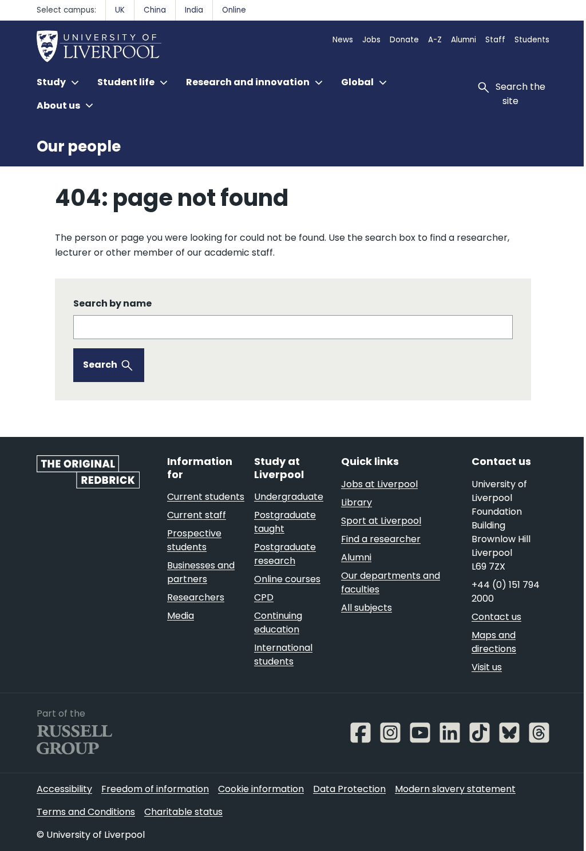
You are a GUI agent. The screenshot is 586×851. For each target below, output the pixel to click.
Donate (404, 39)
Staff (495, 39)
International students (283, 654)
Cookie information (261, 789)
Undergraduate (288, 496)
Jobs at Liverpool (379, 484)
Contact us (496, 616)
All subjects (366, 607)
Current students (205, 496)
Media (180, 615)
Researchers (195, 597)
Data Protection (349, 789)
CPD (264, 597)
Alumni (463, 39)
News (342, 39)
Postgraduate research (285, 553)
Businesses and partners (201, 572)
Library (356, 502)
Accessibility (64, 789)
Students (531, 39)
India (194, 10)
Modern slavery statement (455, 789)
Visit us (487, 667)
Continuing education (278, 622)
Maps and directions (494, 642)
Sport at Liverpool (381, 520)
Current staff (196, 515)
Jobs (371, 39)
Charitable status (183, 811)
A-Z (435, 39)
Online (234, 10)
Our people (79, 146)
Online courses (287, 579)
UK (120, 10)
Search (100, 364)
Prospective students (194, 540)
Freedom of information (155, 789)
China (155, 10)
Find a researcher (381, 539)
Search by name (112, 303)
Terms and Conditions (86, 811)
